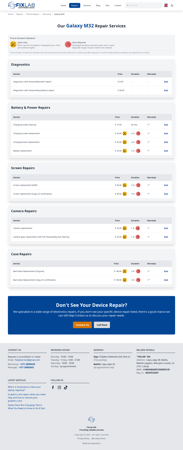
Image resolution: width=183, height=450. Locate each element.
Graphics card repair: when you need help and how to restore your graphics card (26, 397)
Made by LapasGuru (92, 443)
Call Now (102, 324)
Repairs (74, 5)
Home (63, 5)
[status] (125, 133)
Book (166, 81)
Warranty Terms (98, 438)
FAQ (107, 5)
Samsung (47, 14)
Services (87, 5)
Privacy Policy (83, 438)
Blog (98, 5)
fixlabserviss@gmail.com (27, 359)
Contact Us (82, 324)
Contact (118, 5)
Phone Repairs (32, 14)
